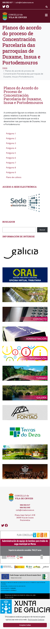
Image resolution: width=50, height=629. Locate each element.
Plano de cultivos (13, 177)
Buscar (42, 230)
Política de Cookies (36, 619)
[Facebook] (7, 6)
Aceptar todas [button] (25, 625)
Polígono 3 (11, 143)
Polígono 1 (11, 133)
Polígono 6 (11, 158)
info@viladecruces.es (24, 2)
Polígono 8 (11, 167)
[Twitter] (3, 6)
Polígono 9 (11, 172)
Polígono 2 (11, 138)
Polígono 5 (11, 153)
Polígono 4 (11, 148)
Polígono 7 (11, 162)
